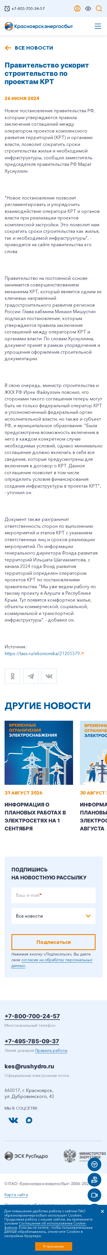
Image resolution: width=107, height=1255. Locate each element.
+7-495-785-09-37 (32, 1041)
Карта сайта (16, 1194)
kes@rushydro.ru (29, 1066)
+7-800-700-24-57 (32, 1016)
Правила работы (51, 1050)
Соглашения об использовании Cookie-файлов (45, 1225)
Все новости (34, 48)
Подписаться (54, 942)
